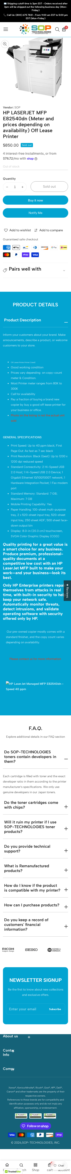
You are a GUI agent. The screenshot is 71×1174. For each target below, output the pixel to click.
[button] (35, 270)
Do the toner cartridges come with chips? (31, 805)
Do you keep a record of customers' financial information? (26, 924)
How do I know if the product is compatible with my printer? (32, 888)
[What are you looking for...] (58, 29)
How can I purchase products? (31, 905)
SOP (17, 107)
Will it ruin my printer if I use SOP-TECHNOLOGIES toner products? (30, 827)
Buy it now (35, 200)
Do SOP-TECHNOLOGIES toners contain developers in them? (30, 757)
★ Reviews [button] (67, 591)
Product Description (22, 320)
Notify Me (35, 213)
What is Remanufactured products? (26, 868)
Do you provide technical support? (27, 848)
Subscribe (55, 1008)
